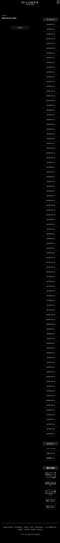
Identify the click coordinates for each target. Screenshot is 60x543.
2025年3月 (49, 77)
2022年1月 (49, 257)
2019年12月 (49, 372)
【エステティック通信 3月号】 (50, 500)
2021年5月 (49, 296)
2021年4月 (49, 300)
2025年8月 (49, 53)
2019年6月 (49, 391)
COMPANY (20, 529)
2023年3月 (49, 191)
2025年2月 (49, 81)
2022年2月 (49, 253)
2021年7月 (49, 286)
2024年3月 (49, 134)
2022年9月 (49, 219)
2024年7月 (49, 115)
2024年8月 (49, 110)
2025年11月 (49, 43)
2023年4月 (49, 186)
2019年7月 (49, 386)
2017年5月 (49, 429)
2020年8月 (49, 334)
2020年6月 (49, 343)
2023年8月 (49, 167)
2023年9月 (49, 162)
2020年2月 (49, 362)
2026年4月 (49, 24)
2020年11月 (49, 319)
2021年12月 (49, 262)
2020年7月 (49, 338)
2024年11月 (49, 96)
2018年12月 (49, 395)
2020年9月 (49, 329)
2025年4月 (49, 72)
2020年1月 (49, 367)
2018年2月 (49, 419)
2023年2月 (49, 196)
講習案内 (49, 458)
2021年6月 (49, 291)
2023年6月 (49, 177)
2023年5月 (49, 181)
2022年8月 (49, 224)
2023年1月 (49, 200)
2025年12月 (49, 39)
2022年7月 (49, 229)
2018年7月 (49, 405)
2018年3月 (49, 415)
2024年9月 (49, 105)
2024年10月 (49, 100)
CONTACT (39, 529)
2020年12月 (49, 315)
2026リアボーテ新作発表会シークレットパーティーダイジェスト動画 (50, 475)
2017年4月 (49, 434)
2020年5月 (49, 348)
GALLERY (33, 529)
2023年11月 (49, 153)
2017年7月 (49, 424)
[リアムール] (30, 3)
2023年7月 (49, 172)
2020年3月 (49, 357)
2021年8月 (49, 281)
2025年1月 (49, 86)
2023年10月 (49, 158)
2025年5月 (49, 67)
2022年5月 (49, 238)
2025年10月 (49, 48)
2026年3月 (49, 29)
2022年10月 (49, 215)
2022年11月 (49, 210)
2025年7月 (49, 58)
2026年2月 (49, 34)
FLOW (31, 527)
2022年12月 (49, 205)
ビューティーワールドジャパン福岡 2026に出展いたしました (50, 492)
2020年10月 (49, 324)
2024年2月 (49, 138)
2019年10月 (49, 381)
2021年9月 (49, 276)
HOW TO (26, 527)
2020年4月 (49, 353)
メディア (49, 448)
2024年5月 (49, 124)
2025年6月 (49, 62)
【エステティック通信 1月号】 (50, 506)
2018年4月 (49, 410)
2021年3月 (49, 305)
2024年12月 (49, 91)
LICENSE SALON (39, 527)
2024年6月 (49, 119)
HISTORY (27, 529)
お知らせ (49, 453)
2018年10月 (49, 400)
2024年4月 (49, 129)
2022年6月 (49, 234)
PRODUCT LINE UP (8, 527)
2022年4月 (49, 243)
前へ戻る (20, 27)
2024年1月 (49, 143)
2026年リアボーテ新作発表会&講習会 (50, 483)
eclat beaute (18, 527)
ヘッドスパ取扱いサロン (51, 527)
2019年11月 (49, 376)
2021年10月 (49, 272)
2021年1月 (49, 310)
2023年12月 (49, 148)
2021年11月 (49, 267)
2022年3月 (49, 248)
